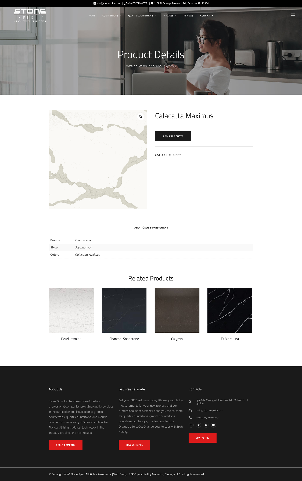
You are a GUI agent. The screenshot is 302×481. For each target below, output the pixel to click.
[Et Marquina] (229, 310)
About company (65, 445)
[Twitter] (198, 425)
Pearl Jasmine (71, 338)
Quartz (143, 65)
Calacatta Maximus (87, 254)
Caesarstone (83, 240)
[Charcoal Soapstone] (124, 310)
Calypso (177, 338)
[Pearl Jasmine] (71, 310)
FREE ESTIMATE (134, 445)
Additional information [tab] (151, 227)
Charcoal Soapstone (124, 338)
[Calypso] (177, 310)
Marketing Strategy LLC (166, 474)
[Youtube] (213, 425)
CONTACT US (202, 438)
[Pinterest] (206, 425)
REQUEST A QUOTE (173, 136)
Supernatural (83, 247)
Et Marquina (230, 338)
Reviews (188, 15)
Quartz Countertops (140, 15)
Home (92, 15)
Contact (205, 15)
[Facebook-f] (191, 425)
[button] (140, 116)
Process (168, 15)
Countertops (110, 15)
